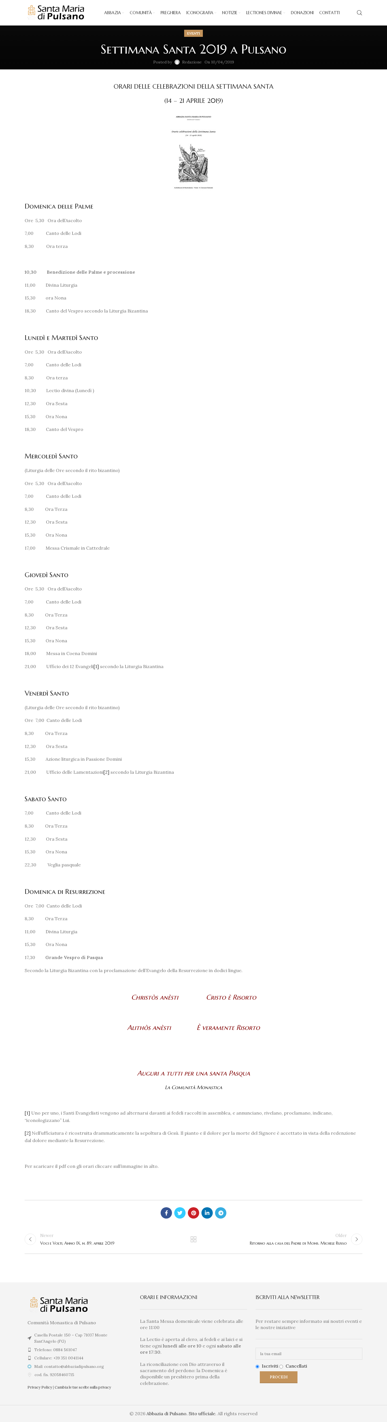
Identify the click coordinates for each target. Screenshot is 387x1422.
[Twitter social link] (180, 1213)
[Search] (359, 12)
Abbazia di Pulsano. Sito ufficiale (180, 1413)
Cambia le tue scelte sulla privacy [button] (83, 1387)
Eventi (193, 33)
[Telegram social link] (220, 1213)
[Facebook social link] (166, 1213)
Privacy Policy (39, 1387)
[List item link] (78, 1350)
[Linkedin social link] (207, 1213)
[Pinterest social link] (193, 1213)
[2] (106, 772)
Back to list (193, 1239)
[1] (96, 666)
